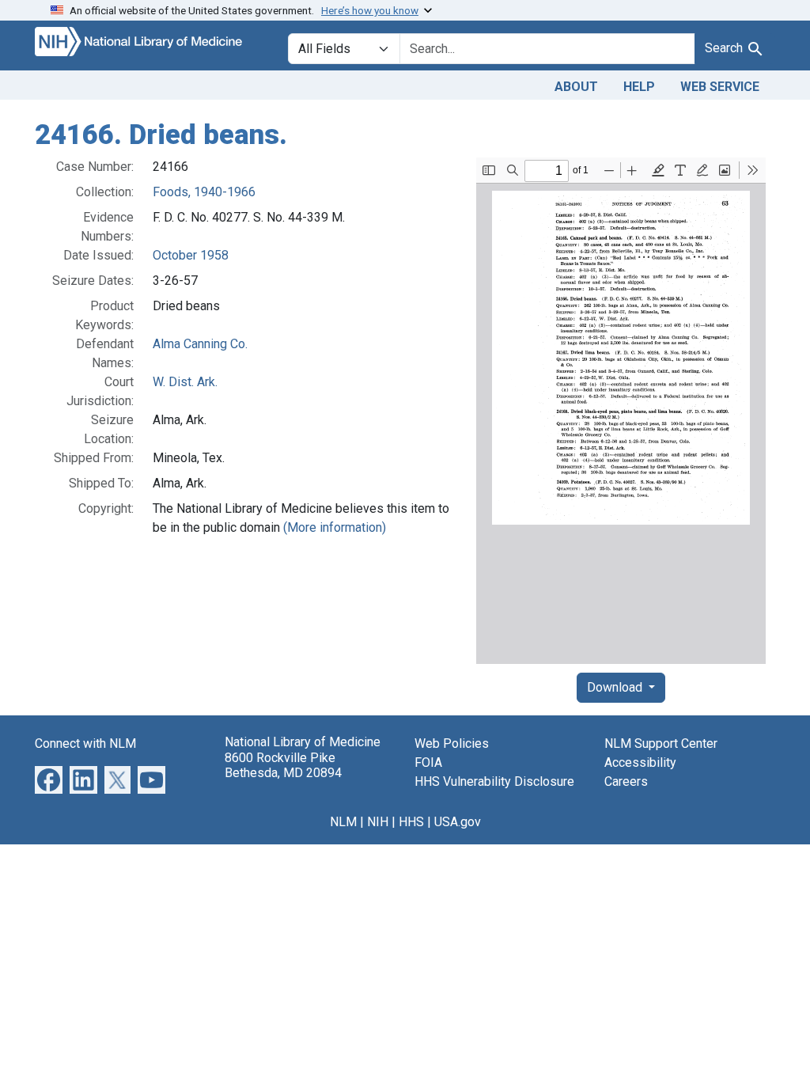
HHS (411, 821)
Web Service (719, 86)
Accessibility (640, 762)
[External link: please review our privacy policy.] (48, 779)
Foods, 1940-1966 (204, 191)
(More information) (334, 527)
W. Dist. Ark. (185, 381)
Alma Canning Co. (200, 343)
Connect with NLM (85, 743)
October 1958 (191, 255)
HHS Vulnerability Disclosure (494, 781)
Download (616, 687)
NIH (377, 821)
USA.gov (457, 821)
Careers (626, 781)
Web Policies (451, 743)
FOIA (428, 762)
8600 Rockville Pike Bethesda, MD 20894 (283, 765)
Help (639, 86)
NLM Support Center (660, 743)
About (576, 86)
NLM (343, 821)
